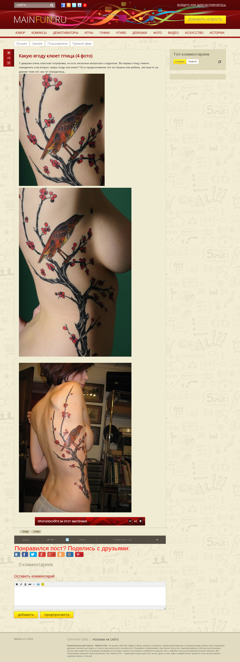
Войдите (183, 5)
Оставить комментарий (34, 576)
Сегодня (179, 61)
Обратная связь (77, 639)
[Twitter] (74, 6)
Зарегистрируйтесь (211, 5)
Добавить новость (205, 19)
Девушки (139, 32)
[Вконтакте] (79, 6)
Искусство (194, 32)
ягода (25, 531)
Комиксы (39, 32)
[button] (17, 584)
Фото (157, 32)
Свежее (37, 44)
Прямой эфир (81, 44)
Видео (173, 32)
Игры (89, 32)
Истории (217, 32)
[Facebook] (63, 6)
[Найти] (51, 5)
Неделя (192, 61)
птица (37, 531)
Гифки (105, 32)
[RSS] (68, 6)
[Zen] (85, 6)
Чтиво (121, 32)
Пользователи (57, 44)
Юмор (20, 32)
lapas (82, 539)
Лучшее (21, 44)
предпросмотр (57, 614)
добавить (26, 614)
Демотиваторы (65, 32)
